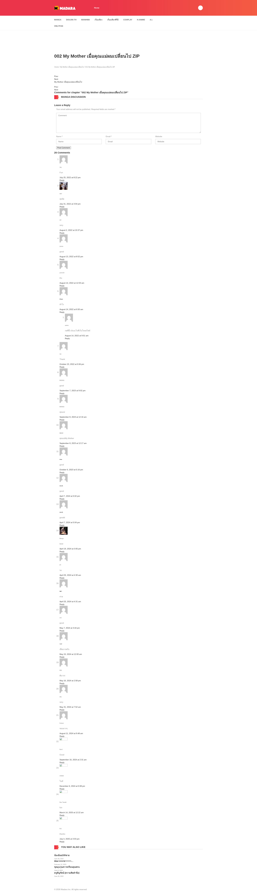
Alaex (61, 299)
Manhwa (85, 20)
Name (58, 136)
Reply (62, 180)
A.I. (151, 20)
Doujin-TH (71, 20)
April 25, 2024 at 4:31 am (70, 601)
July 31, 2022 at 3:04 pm (70, 204)
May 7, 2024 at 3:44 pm (70, 628)
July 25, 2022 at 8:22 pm (70, 177)
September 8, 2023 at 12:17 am (73, 443)
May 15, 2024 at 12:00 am (71, 654)
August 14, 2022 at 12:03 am (72, 283)
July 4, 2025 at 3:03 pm (70, 839)
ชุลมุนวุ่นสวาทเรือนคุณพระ (67, 867)
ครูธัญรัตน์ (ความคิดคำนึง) (66, 873)
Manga (57, 20)
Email (108, 136)
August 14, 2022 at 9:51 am (76, 336)
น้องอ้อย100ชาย (61, 855)
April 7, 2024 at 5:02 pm (70, 496)
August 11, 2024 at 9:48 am (71, 733)
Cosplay (127, 20)
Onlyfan (58, 26)
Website (158, 136)
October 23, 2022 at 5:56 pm (72, 364)
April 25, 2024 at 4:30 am (70, 575)
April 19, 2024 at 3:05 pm (70, 549)
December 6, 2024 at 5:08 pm (72, 786)
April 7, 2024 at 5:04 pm (70, 522)
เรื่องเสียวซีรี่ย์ (112, 20)
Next (56, 79)
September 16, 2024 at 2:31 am (73, 760)
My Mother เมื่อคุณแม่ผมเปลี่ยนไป (72, 67)
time (61, 459)
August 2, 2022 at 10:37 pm (71, 230)
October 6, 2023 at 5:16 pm (71, 470)
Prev (56, 76)
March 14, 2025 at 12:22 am (72, 812)
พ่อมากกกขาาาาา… (63, 861)
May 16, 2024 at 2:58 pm (70, 681)
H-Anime (141, 20)
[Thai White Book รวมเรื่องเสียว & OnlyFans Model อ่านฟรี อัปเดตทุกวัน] (64, 8)
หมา (61, 591)
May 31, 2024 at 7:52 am (70, 707)
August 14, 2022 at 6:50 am (71, 309)
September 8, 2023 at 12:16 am (73, 417)
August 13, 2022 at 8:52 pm (71, 256)
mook (61, 486)
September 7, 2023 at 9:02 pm (73, 390)
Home (96, 8)
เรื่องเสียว (98, 20)
